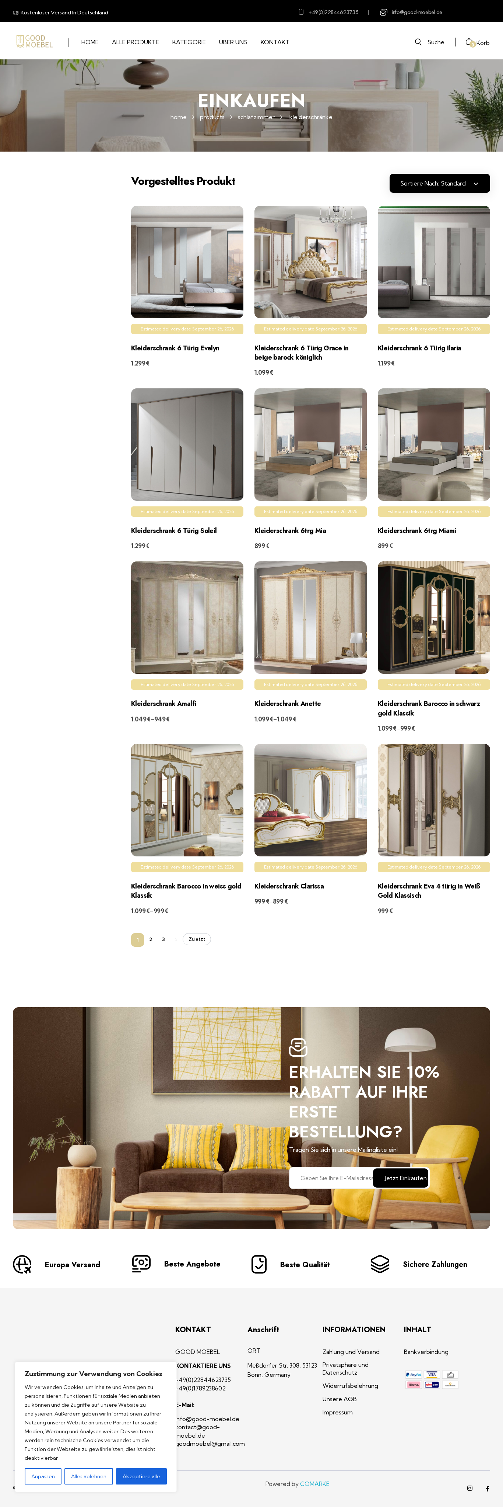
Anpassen (43, 1476)
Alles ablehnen (88, 1476)
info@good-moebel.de (417, 12)
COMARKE (315, 1483)
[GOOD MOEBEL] (34, 42)
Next (176, 939)
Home (178, 117)
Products (212, 117)
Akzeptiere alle (141, 1476)
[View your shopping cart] (466, 42)
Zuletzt (197, 939)
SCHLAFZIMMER (256, 117)
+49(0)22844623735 (333, 12)
